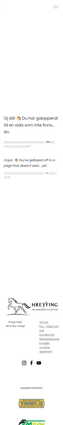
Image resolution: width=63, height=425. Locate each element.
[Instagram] (24, 363)
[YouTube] (38, 363)
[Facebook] (31, 363)
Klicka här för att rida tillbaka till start (24, 142)
